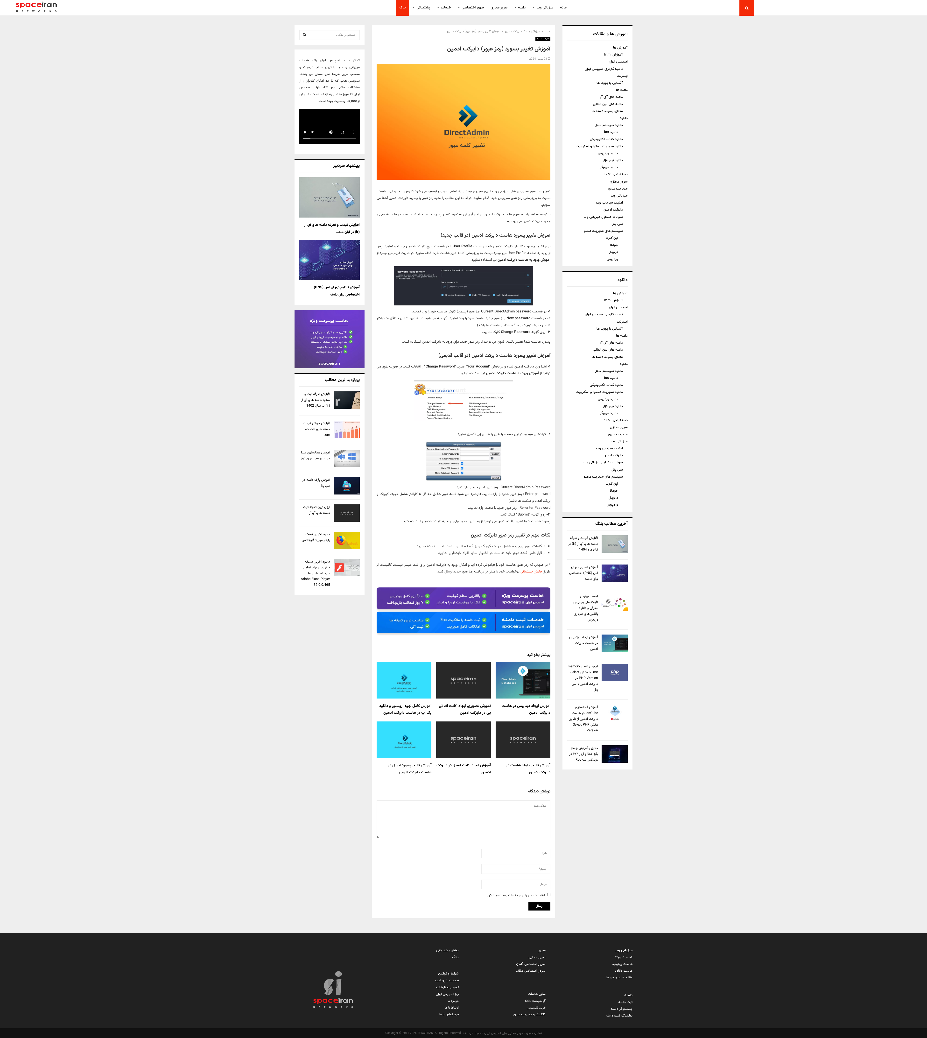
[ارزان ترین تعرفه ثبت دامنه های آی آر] (347, 513)
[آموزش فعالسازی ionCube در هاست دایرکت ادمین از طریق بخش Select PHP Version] (615, 713)
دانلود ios (611, 132)
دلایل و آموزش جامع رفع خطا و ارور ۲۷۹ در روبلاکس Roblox (583, 754)
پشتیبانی (423, 7)
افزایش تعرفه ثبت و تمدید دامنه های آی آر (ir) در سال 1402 (315, 400)
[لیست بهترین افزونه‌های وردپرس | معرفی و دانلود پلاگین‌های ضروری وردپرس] (615, 602)
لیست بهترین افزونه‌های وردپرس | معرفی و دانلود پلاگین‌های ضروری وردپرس (585, 608)
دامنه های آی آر (611, 97)
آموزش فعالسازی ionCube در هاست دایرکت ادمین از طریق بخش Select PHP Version (583, 719)
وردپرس (612, 259)
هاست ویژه (623, 957)
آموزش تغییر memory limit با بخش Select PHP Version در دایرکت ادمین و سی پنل (583, 678)
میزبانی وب (544, 7)
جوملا (614, 245)
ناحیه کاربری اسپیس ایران (604, 69)
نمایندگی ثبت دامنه (619, 1015)
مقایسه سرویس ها (619, 977)
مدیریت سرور (618, 188)
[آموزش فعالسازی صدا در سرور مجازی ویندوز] (347, 458)
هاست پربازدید (622, 964)
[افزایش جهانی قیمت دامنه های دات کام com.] (347, 429)
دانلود (624, 118)
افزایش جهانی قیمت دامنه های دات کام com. (316, 429)
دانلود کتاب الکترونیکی (606, 139)
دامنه (522, 7)
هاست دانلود (623, 970)
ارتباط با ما (452, 1007)
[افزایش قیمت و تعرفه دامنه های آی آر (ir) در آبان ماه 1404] (615, 544)
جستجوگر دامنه (621, 1009)
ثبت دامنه (625, 1002)
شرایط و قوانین (448, 973)
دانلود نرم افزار (613, 160)
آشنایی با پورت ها (610, 83)
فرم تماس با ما (449, 1014)
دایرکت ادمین (543, 39)
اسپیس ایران (618, 61)
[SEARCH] (304, 35)
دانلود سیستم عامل (609, 125)
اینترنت (622, 76)
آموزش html (613, 54)
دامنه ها (622, 90)
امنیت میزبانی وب (609, 202)
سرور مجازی (499, 7)
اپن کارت (611, 238)
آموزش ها (620, 47)
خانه (563, 7)
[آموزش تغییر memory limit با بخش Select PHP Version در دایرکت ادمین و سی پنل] (615, 672)
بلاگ (402, 7)
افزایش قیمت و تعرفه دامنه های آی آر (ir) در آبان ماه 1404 (583, 544)
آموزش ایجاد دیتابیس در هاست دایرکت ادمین (583, 643)
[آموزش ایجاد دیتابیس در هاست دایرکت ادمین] (615, 643)
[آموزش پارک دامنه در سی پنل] (347, 485)
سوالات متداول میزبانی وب (603, 217)
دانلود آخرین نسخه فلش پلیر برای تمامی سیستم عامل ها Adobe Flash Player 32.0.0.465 (315, 573)
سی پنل (617, 224)
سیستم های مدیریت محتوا (603, 231)
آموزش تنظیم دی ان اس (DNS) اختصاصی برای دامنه (583, 573)
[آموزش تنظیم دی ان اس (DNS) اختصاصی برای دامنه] (615, 573)
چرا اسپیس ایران (447, 994)
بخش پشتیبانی (531, 571)
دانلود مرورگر (609, 167)
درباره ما (453, 1001)
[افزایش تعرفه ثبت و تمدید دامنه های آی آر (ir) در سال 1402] (347, 400)
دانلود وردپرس (608, 153)
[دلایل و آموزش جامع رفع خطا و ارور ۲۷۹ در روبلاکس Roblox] (615, 754)
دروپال (613, 252)
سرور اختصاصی (473, 7)
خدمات (446, 7)
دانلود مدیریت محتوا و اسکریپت (599, 146)
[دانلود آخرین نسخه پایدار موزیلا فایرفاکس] (347, 540)
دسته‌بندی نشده (616, 174)
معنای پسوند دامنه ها (607, 111)
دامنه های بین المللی (608, 104)
